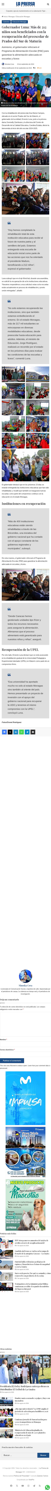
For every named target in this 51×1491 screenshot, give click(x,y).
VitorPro (31, 1480)
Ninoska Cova (9, 64)
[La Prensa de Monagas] (25, 4)
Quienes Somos (42, 1476)
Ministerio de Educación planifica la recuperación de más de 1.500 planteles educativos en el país (30, 1432)
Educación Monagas (23, 16)
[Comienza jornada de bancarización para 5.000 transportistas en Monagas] (6, 1422)
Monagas (12, 16)
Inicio (5, 16)
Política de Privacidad (21, 1476)
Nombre (3, 1039)
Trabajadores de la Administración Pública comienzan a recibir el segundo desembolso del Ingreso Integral (32, 1286)
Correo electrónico (7, 1050)
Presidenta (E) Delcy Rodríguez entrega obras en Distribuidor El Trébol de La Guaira (24, 1388)
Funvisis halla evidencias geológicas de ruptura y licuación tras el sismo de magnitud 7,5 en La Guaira (32, 1264)
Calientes (6, 22)
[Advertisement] (25, 853)
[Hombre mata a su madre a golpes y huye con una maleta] (6, 1401)
